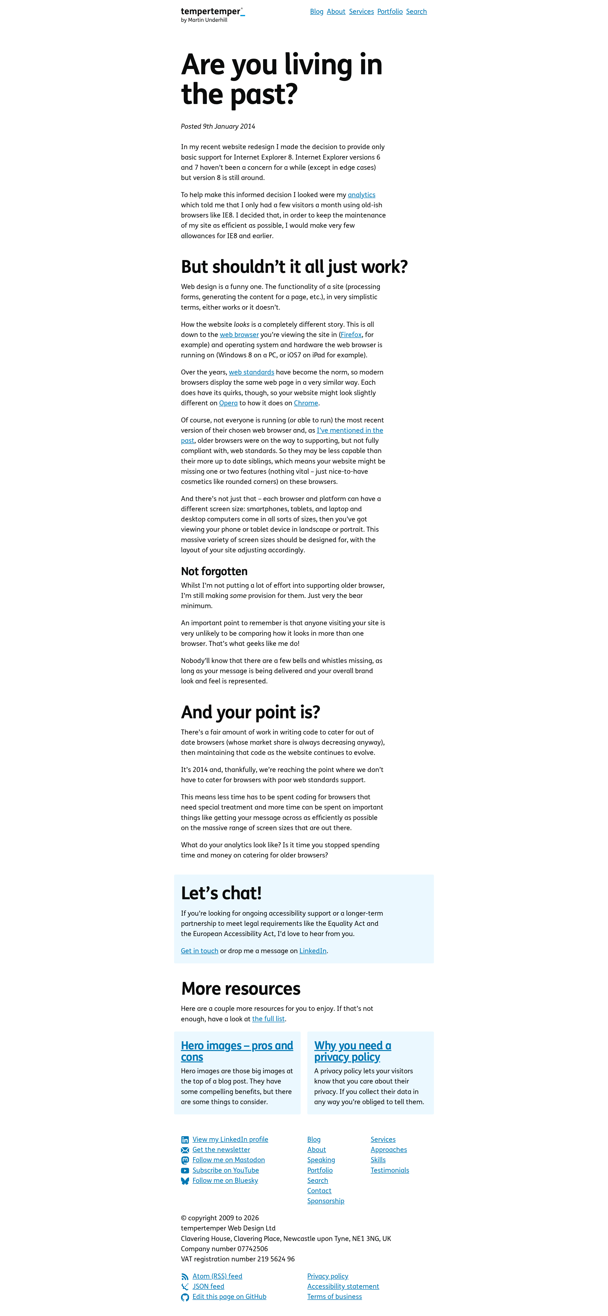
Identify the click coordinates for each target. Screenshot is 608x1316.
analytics (361, 195)
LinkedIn (313, 951)
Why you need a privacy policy (352, 1052)
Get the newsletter (221, 1150)
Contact (319, 1191)
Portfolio (390, 12)
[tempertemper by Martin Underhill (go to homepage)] (213, 15)
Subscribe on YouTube (226, 1170)
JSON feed (208, 1286)
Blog (316, 12)
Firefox (351, 335)
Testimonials (390, 1170)
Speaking (321, 1160)
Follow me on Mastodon (229, 1160)
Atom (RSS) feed (217, 1276)
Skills (378, 1160)
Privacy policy (327, 1276)
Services (361, 12)
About (336, 12)
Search (416, 12)
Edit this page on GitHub (229, 1297)
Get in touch (199, 951)
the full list (268, 1019)
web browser (239, 335)
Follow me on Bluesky (225, 1181)
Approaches (389, 1150)
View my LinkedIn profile (230, 1139)
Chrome (306, 403)
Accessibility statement (343, 1286)
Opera (228, 403)
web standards (251, 372)
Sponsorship (325, 1201)
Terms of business (334, 1297)
